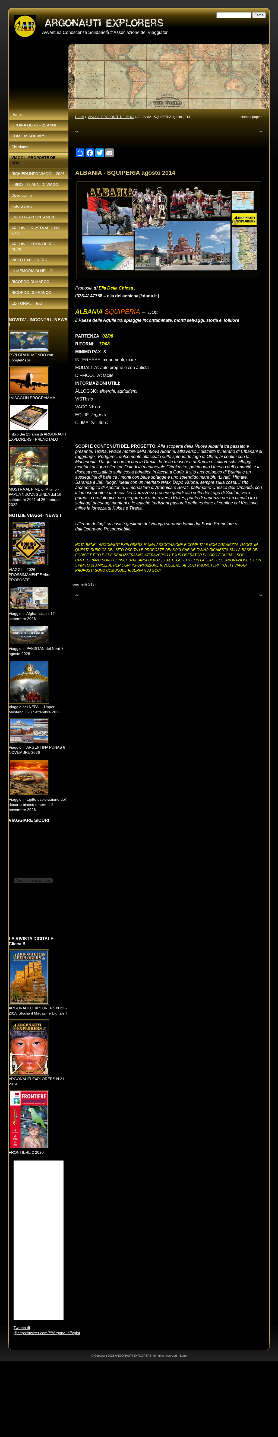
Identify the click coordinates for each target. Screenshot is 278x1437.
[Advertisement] (139, 1399)
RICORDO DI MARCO (30, 281)
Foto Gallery (22, 206)
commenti (79, 584)
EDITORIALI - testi (27, 303)
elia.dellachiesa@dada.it (132, 296)
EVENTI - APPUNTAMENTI (34, 217)
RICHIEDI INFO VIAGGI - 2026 (38, 173)
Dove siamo (21, 195)
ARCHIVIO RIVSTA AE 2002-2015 (36, 230)
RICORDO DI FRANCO (31, 292)
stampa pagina (252, 117)
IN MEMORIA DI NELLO (32, 271)
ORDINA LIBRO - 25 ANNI (33, 125)
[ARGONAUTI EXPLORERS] (25, 26)
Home (79, 117)
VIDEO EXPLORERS (29, 260)
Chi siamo (20, 147)
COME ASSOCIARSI (28, 136)
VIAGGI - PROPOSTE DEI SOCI (111, 117)
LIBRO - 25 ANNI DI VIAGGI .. (37, 184)
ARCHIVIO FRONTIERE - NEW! (33, 246)
